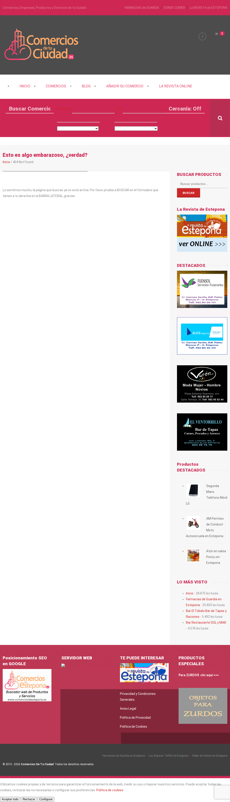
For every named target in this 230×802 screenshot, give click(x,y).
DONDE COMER (174, 7)
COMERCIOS (56, 86)
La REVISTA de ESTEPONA (208, 7)
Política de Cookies (133, 726)
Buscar (189, 193)
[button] (93, 108)
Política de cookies (109, 790)
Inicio (25, 86)
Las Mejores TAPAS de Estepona (168, 755)
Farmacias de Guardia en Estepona (123, 755)
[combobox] (78, 117)
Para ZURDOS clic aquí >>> (199, 675)
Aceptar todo (10, 799)
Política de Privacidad (135, 717)
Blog (86, 86)
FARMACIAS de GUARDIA (141, 7)
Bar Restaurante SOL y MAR (206, 622)
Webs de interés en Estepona (209, 755)
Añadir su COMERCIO (124, 86)
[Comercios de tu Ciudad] (42, 59)
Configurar (46, 799)
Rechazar (29, 799)
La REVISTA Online (175, 86)
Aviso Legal (128, 708)
